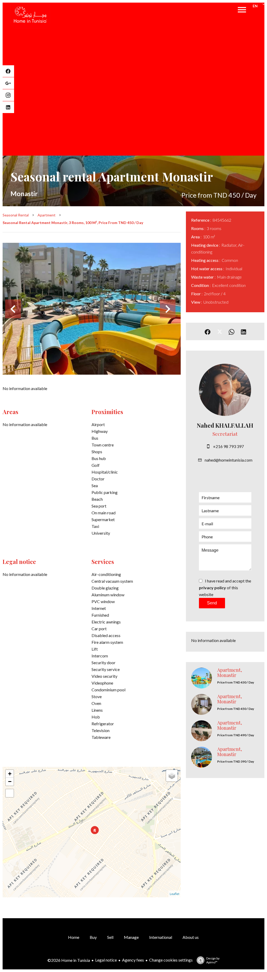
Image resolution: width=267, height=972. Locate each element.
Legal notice (106, 959)
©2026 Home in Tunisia (68, 960)
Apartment (47, 215)
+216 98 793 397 (228, 446)
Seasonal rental (16, 215)
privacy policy (212, 587)
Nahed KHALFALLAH (225, 425)
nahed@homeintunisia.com (228, 459)
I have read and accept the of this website (225, 587)
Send (212, 603)
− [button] (9, 781)
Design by (213, 960)
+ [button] (9, 773)
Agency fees (133, 959)
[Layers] (172, 775)
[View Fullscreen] (10, 793)
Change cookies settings (171, 959)
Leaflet (174, 894)
